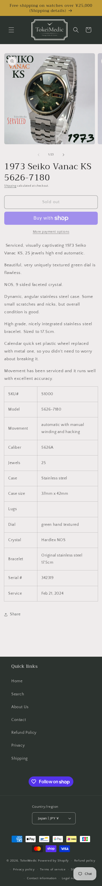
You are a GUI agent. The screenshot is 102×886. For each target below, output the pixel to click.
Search (17, 694)
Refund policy (84, 860)
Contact (18, 720)
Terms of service (52, 869)
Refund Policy (24, 732)
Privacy (18, 745)
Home (16, 681)
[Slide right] (63, 155)
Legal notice (71, 878)
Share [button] (15, 614)
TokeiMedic (29, 860)
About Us (20, 707)
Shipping (10, 185)
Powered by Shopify (53, 860)
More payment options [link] (51, 232)
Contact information (41, 878)
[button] (11, 30)
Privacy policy (24, 869)
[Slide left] (38, 155)
